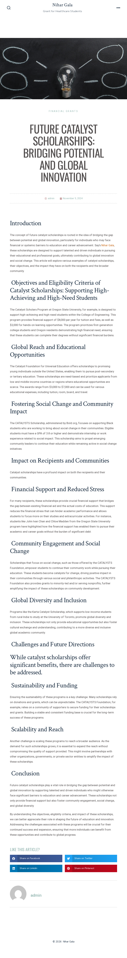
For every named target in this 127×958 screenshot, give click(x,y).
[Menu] (118, 8)
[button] (36, 858)
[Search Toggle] (9, 8)
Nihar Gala (107, 245)
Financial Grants (63, 111)
